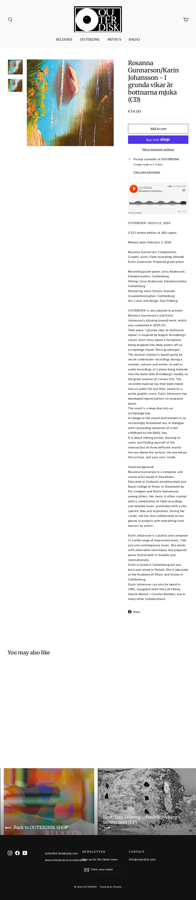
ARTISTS (114, 39)
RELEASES (64, 39)
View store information (147, 172)
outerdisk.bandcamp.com (61, 853)
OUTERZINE (90, 39)
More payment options (158, 149)
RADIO (134, 39)
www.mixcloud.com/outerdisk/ (61, 860)
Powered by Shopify (111, 886)
